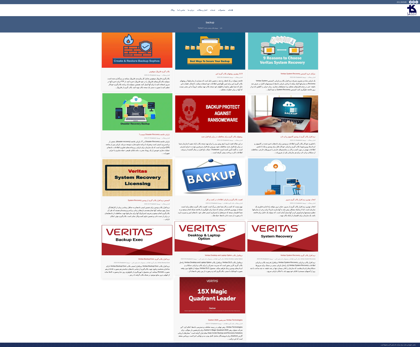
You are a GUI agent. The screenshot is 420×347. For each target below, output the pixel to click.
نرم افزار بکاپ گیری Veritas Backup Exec (154, 259)
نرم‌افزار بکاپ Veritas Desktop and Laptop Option (223, 255)
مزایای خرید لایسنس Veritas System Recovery (298, 74)
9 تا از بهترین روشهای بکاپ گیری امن (229, 74)
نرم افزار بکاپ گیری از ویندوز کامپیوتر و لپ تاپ (297, 137)
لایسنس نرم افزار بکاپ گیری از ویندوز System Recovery (149, 200)
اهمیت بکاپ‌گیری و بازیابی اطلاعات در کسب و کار (224, 199)
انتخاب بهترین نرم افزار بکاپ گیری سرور (300, 199)
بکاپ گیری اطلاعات (228, 203)
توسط (155, 75)
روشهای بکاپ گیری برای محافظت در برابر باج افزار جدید (221, 137)
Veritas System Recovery (308, 259)
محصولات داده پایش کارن (205, 259)
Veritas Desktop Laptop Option (233, 259)
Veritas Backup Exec (164, 262)
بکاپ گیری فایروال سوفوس (159, 71)
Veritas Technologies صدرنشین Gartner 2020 (225, 320)
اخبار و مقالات (166, 75)
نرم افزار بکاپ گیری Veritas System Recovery (298, 255)
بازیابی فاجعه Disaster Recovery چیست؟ (154, 134)
